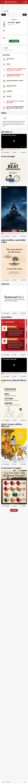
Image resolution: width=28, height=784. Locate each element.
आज (24, 14)
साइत (4, 30)
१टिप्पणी (25, 373)
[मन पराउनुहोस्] (21, 782)
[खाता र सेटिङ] (25, 2)
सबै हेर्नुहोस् (14, 510)
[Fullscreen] (25, 146)
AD (8, 14)
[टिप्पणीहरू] (25, 782)
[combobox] (14, 118)
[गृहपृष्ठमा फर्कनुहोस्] (2, 7)
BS (3, 14)
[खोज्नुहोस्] (22, 2)
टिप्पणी (14, 152)
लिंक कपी (24, 152)
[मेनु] (2, 2)
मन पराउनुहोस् (6, 152)
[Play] (14, 141)
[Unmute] (22, 146)
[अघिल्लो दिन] (4, 20)
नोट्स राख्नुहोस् (15, 41)
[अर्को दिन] (24, 20)
